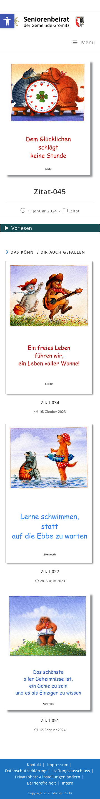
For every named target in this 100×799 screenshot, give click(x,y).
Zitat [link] (74, 211)
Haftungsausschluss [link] (71, 770)
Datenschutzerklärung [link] (25, 770)
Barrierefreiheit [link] (41, 783)
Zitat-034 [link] (50, 402)
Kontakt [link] (34, 764)
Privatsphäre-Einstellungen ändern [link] (47, 777)
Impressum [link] (57, 764)
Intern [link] (67, 783)
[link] (7, 21)
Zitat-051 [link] (50, 720)
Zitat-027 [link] (50, 571)
